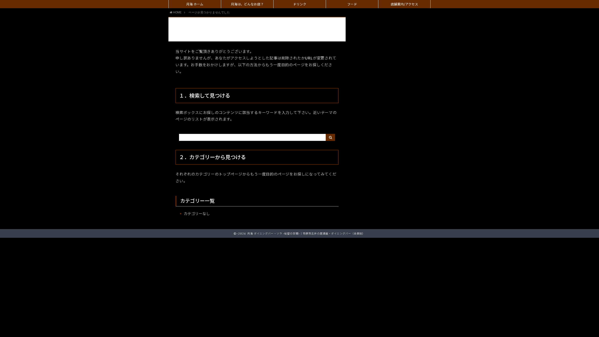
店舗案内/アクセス (404, 4)
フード (352, 4)
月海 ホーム (194, 4)
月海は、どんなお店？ (247, 4)
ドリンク (299, 4)
